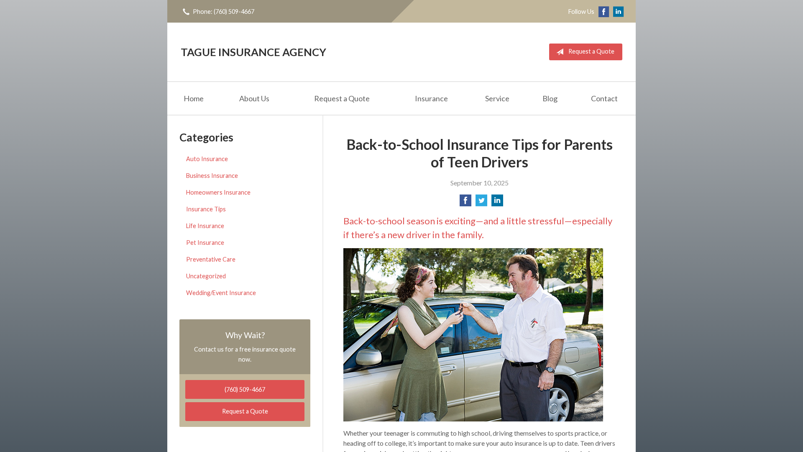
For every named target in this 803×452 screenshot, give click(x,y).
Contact (604, 98)
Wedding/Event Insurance (221, 292)
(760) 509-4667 (245, 389)
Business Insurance (212, 175)
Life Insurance (205, 225)
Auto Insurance (207, 158)
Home (194, 98)
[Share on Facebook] (465, 203)
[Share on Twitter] (481, 203)
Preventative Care (210, 259)
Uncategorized (206, 276)
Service (497, 98)
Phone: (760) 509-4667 (223, 11)
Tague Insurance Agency (253, 52)
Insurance (431, 98)
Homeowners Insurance (218, 192)
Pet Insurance (205, 242)
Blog (549, 98)
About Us (254, 98)
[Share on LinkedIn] (497, 203)
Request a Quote (591, 51)
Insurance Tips (206, 209)
